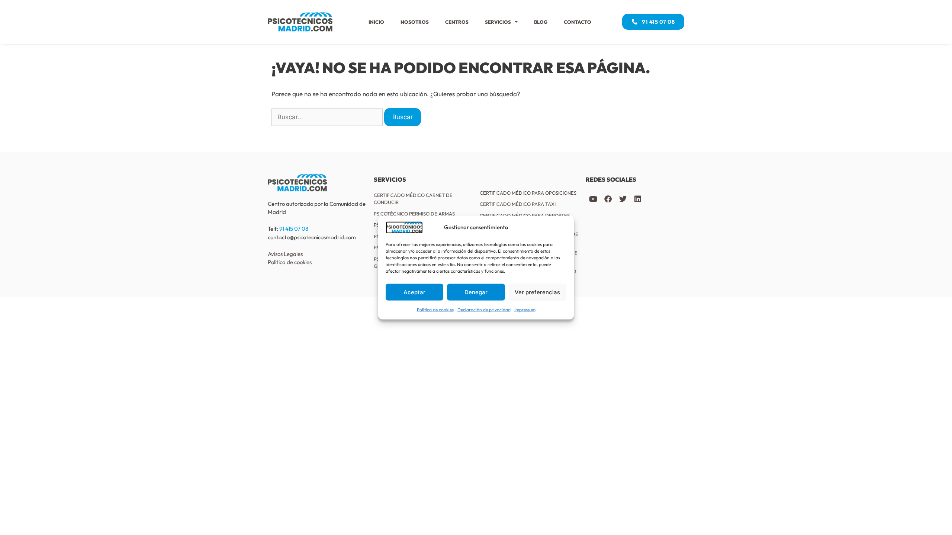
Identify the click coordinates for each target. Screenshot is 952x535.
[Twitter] (622, 199)
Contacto (577, 22)
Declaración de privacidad (484, 309)
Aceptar (414, 291)
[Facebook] (608, 199)
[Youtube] (593, 199)
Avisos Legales (285, 253)
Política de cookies (435, 309)
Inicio (376, 22)
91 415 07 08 (293, 228)
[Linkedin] (637, 199)
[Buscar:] (327, 117)
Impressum (525, 309)
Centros (457, 22)
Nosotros (415, 22)
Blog (540, 22)
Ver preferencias (537, 291)
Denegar (476, 291)
